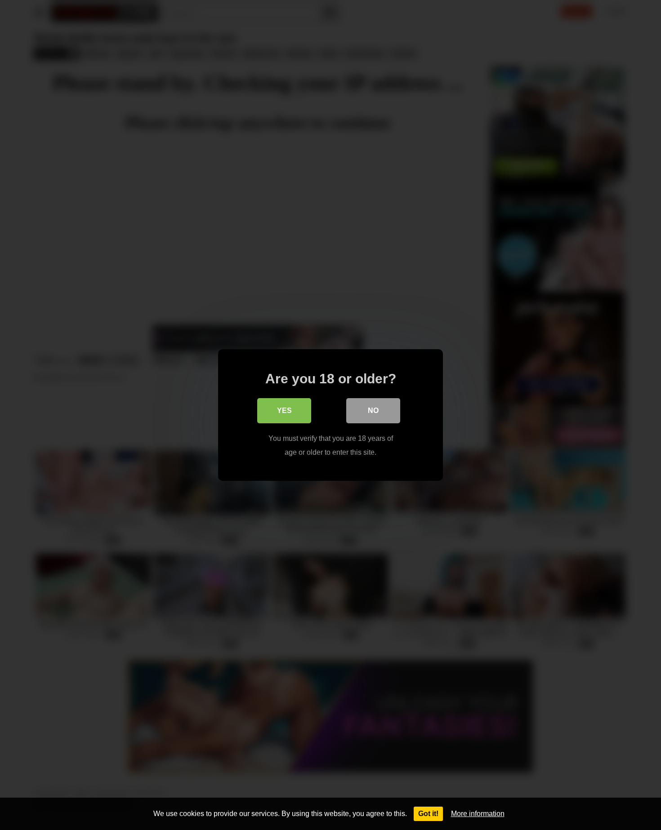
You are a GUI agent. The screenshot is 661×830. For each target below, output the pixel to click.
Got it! (428, 813)
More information (478, 813)
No (373, 410)
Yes (284, 410)
